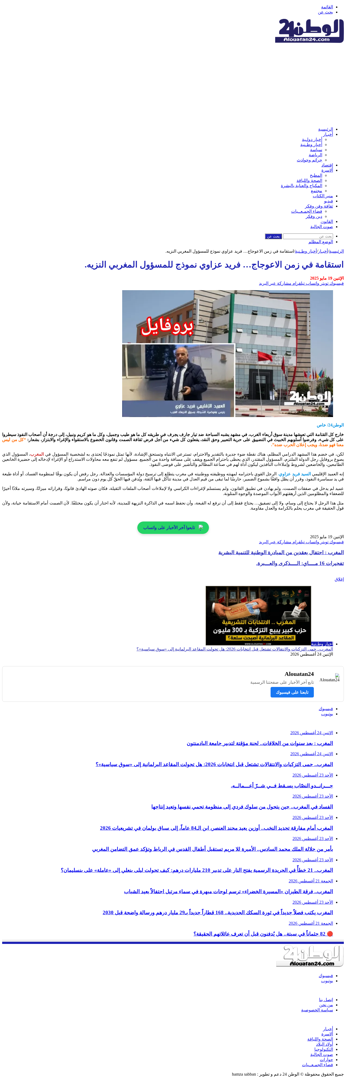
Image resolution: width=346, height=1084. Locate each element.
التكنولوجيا (323, 1049)
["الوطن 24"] (309, 41)
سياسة (316, 149)
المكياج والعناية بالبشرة (301, 185)
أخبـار (328, 134)
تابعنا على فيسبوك (292, 692)
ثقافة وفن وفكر (319, 206)
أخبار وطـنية (311, 144)
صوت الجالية (321, 226)
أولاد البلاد (324, 1044)
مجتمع (316, 190)
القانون (327, 221)
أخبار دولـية (312, 139)
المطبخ (316, 175)
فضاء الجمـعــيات (306, 211)
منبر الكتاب (323, 196)
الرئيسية (325, 129)
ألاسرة (327, 170)
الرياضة (315, 155)
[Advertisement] (173, 84)
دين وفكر (314, 216)
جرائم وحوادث (309, 160)
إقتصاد (327, 165)
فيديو (328, 201)
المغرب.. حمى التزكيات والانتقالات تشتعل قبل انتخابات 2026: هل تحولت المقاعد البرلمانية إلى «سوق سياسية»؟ (235, 649)
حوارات (326, 1059)
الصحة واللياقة (309, 180)
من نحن (326, 1004)
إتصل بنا (326, 999)
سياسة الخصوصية (317, 1010)
